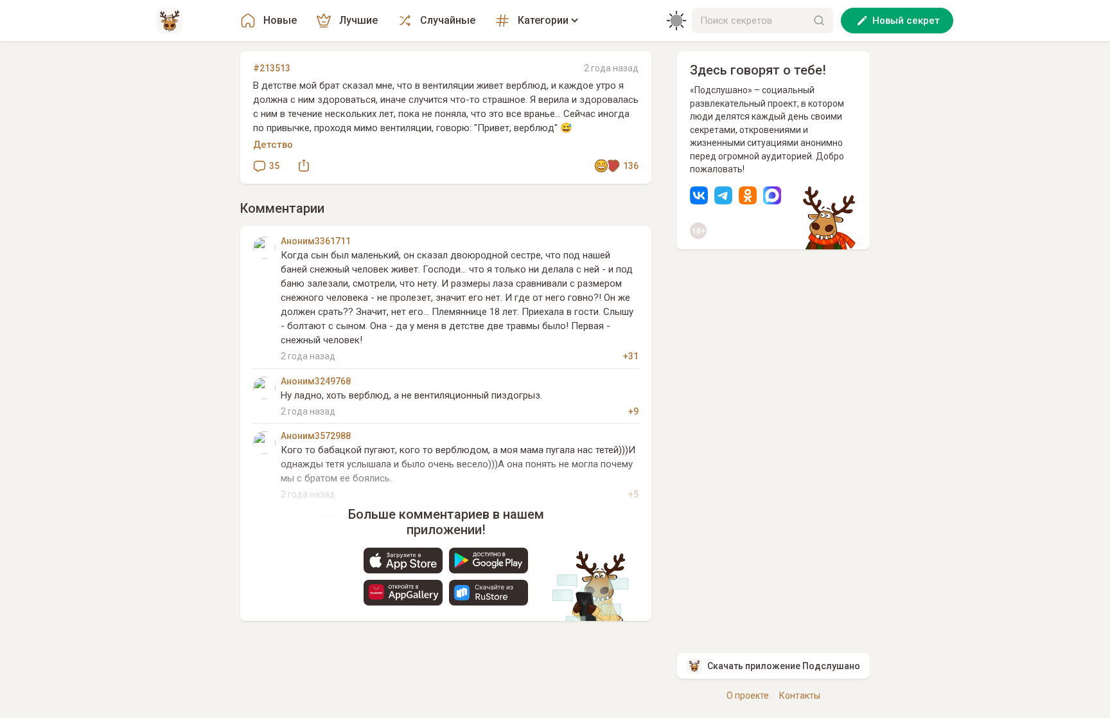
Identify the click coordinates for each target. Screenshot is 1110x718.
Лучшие (358, 20)
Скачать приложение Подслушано (783, 666)
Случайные (447, 20)
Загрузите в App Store (403, 560)
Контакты (799, 695)
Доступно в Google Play (488, 560)
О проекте (748, 695)
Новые (280, 20)
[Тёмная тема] (676, 20)
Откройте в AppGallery (403, 593)
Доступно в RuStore (488, 593)
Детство (273, 144)
